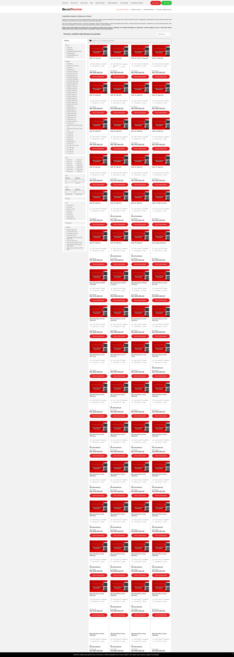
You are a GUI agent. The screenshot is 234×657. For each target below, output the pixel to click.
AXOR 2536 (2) (71, 112)
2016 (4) (79, 161)
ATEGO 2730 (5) (72, 96)
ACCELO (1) (70, 69)
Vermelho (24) (71, 218)
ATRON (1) (70, 106)
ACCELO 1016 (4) (72, 71)
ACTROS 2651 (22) (72, 81)
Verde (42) (70, 216)
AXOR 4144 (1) (71, 119)
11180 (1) (70, 64)
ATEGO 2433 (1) (72, 94)
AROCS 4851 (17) (72, 85)
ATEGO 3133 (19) (72, 104)
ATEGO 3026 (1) (72, 98)
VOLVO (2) (70, 57)
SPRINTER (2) (71, 141)
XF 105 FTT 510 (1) (73, 145)
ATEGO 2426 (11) (72, 88)
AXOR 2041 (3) (71, 110)
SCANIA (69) (70, 53)
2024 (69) (80, 169)
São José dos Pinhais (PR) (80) (75, 248)
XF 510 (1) (70, 151)
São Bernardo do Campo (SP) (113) (74, 245)
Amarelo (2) (70, 205)
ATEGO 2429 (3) (72, 90)
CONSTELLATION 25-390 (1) (74, 129)
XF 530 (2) (70, 153)
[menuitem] (65, 3)
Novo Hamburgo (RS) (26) (74, 242)
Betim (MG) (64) (72, 229)
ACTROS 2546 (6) (72, 77)
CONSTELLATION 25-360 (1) (74, 126)
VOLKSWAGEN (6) (72, 55)
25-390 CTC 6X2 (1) (73, 65)
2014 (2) (79, 160)
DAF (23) (69, 47)
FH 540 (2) (70, 132)
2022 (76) (80, 167)
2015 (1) (69, 161)
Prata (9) (69, 213)
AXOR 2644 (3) (71, 115)
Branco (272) (71, 209)
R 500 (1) (70, 138)
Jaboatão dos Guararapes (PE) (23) (74, 238)
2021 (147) (70, 167)
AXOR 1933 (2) (71, 108)
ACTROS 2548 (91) (72, 79)
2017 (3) (69, 163)
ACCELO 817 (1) (72, 75)
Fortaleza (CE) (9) (72, 233)
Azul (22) (69, 207)
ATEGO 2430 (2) (72, 92)
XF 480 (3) (70, 149)
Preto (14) (70, 215)
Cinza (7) (69, 211)
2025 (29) (70, 171)
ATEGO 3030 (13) (72, 100)
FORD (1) (70, 49)
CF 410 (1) (70, 123)
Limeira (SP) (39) (72, 240)
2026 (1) (79, 171)
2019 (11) (70, 165)
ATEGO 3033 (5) (72, 102)
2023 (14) (70, 169)
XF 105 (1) (70, 143)
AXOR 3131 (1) (71, 117)
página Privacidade (152, 655)
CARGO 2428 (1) (72, 121)
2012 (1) (69, 160)
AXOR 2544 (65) (72, 113)
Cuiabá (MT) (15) (72, 231)
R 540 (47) (70, 139)
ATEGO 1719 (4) (72, 87)
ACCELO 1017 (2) (72, 73)
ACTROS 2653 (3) (72, 83)
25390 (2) (70, 67)
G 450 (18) (70, 136)
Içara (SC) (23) (71, 235)
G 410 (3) (70, 134)
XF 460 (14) (70, 147)
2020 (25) (80, 165)
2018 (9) (79, 163)
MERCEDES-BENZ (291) (74, 51)
